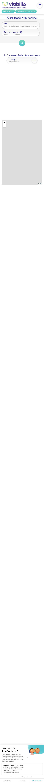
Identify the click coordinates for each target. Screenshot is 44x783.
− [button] (4, 125)
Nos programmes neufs (26, 11)
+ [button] (4, 122)
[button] (40, 5)
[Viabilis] (14, 8)
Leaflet (40, 184)
